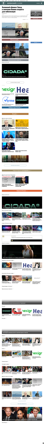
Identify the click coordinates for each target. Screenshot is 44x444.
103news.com (3, 377)
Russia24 (3, 0)
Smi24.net (3, 42)
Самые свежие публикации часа (22, 403)
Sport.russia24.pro (4, 224)
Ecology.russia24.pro (4, 274)
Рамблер (3, 14)
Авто (18, 0)
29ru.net (3, 390)
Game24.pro (4, 422)
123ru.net (41, 0)
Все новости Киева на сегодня (15, 82)
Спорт (16, 0)
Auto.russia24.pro (4, 211)
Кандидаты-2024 (22, 0)
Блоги (3, 348)
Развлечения (5, 361)
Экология (9, 0)
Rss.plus (27, 0)
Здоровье (13, 0)
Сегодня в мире (5, 364)
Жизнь (3, 335)
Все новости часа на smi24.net (15, 165)
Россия (3, 306)
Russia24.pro (3, 85)
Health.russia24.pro (4, 261)
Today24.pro (3, 365)
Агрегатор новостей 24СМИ (15, 41)
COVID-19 (6, 0)
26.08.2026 (38, 3)
